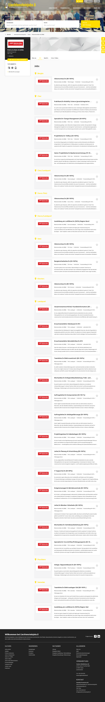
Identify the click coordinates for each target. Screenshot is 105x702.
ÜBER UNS (97, 8)
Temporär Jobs (8, 664)
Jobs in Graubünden (9, 655)
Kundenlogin (32, 649)
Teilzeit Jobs (8, 666)
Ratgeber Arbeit (56, 651)
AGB (77, 651)
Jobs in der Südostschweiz (11, 661)
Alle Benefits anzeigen (14, 72)
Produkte (31, 653)
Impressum (78, 657)
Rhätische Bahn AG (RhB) (38, 34)
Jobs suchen (8, 649)
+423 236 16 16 (81, 673)
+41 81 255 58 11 (82, 690)
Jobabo (7, 651)
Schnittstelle (32, 655)
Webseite (11, 56)
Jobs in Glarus (8, 659)
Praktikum (7, 668)
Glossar (54, 649)
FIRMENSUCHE (65, 8)
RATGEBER (87, 8)
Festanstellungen (9, 662)
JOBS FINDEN (53, 8)
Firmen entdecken (9, 653)
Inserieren (31, 651)
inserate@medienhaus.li (82, 675)
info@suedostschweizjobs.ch (83, 692)
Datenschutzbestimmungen (83, 653)
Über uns (78, 649)
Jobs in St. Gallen (9, 657)
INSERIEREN (76, 8)
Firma (29, 34)
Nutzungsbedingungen (81, 655)
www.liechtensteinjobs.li (20, 34)
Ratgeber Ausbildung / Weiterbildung (61, 653)
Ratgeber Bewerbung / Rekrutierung (61, 655)
